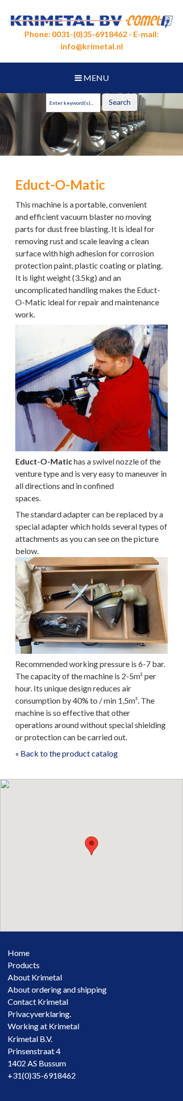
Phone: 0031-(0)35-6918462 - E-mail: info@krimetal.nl (91, 40)
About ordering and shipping (57, 989)
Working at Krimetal (43, 1026)
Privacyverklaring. (39, 1014)
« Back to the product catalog (66, 753)
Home (18, 953)
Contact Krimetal (38, 1001)
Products (24, 965)
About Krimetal (35, 977)
